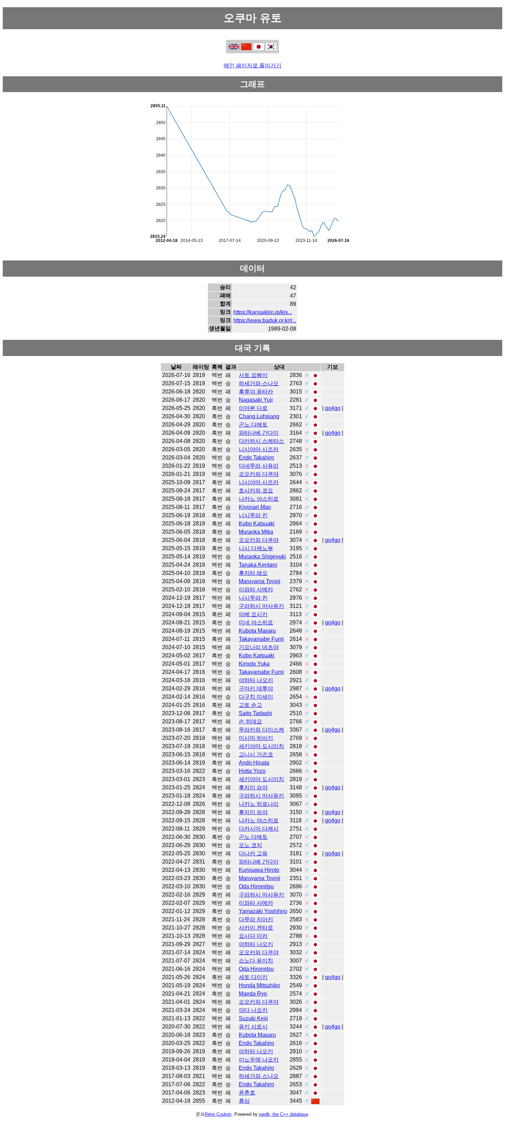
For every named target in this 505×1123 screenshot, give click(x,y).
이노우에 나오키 (259, 1060)
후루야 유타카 (256, 391)
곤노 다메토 (253, 424)
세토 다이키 (253, 977)
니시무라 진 (253, 515)
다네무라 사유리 (259, 466)
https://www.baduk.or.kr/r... (264, 320)
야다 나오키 (253, 1010)
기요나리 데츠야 (259, 647)
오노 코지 (250, 845)
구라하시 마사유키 (261, 606)
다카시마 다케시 (259, 829)
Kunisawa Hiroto (259, 870)
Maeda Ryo (253, 994)
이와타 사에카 (256, 589)
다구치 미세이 (256, 697)
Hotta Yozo (252, 771)
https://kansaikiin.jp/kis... (262, 312)
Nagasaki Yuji (256, 400)
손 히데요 (250, 721)
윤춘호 (247, 1093)
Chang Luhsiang (259, 416)
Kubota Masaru (257, 631)
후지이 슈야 (253, 787)
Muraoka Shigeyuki (262, 556)
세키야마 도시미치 (261, 746)
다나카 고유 (253, 853)
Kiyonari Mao (255, 507)
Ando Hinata (254, 763)
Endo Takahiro (256, 457)
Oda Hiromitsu (256, 886)
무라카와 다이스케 (261, 730)
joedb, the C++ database (283, 1114)
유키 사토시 (253, 1027)
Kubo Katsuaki (256, 523)
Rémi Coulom (218, 1114)
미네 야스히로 (256, 622)
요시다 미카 (253, 936)
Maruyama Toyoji (259, 581)
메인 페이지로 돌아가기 (252, 65)
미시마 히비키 (256, 738)
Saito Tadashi (255, 713)
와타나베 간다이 (259, 433)
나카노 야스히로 (259, 499)
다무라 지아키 (256, 919)
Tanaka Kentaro (258, 565)
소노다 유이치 (256, 961)
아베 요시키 (253, 614)
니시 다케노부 (256, 548)
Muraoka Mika (256, 532)
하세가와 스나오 (259, 383)
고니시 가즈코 (256, 754)
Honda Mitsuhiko (259, 985)
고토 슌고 (250, 705)
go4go (332, 408)
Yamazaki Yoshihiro (263, 911)
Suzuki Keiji (253, 1018)
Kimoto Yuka (254, 664)
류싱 (244, 1101)
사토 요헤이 (253, 375)
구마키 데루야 (256, 688)
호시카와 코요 (256, 490)
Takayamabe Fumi (261, 639)
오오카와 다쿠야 (259, 474)
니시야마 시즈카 (259, 449)
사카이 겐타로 (256, 928)
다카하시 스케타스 (261, 441)
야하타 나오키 (256, 680)
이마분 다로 (253, 408)
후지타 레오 (253, 573)
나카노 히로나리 (259, 804)
